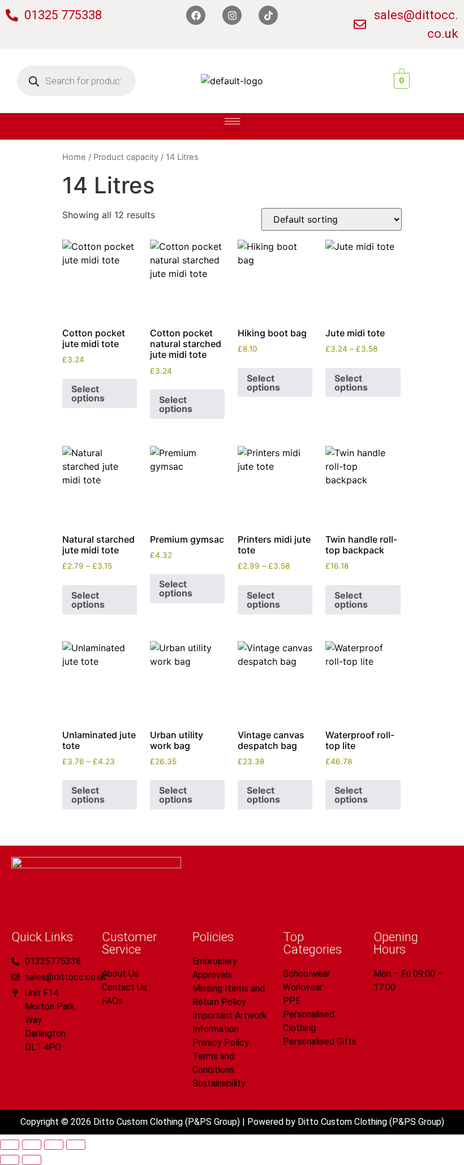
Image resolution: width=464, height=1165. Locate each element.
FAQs (112, 1000)
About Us (120, 973)
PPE (291, 1000)
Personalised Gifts (319, 1041)
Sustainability (219, 1083)
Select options (88, 393)
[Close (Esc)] (75, 1145)
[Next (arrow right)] (31, 1160)
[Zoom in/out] (9, 1145)
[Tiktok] (268, 15)
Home (74, 157)
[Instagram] (232, 15)
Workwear (303, 987)
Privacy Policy (220, 1042)
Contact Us (124, 987)
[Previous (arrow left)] (9, 1160)
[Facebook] (195, 15)
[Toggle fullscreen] (31, 1145)
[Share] (53, 1145)
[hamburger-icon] (232, 121)
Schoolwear (306, 973)
